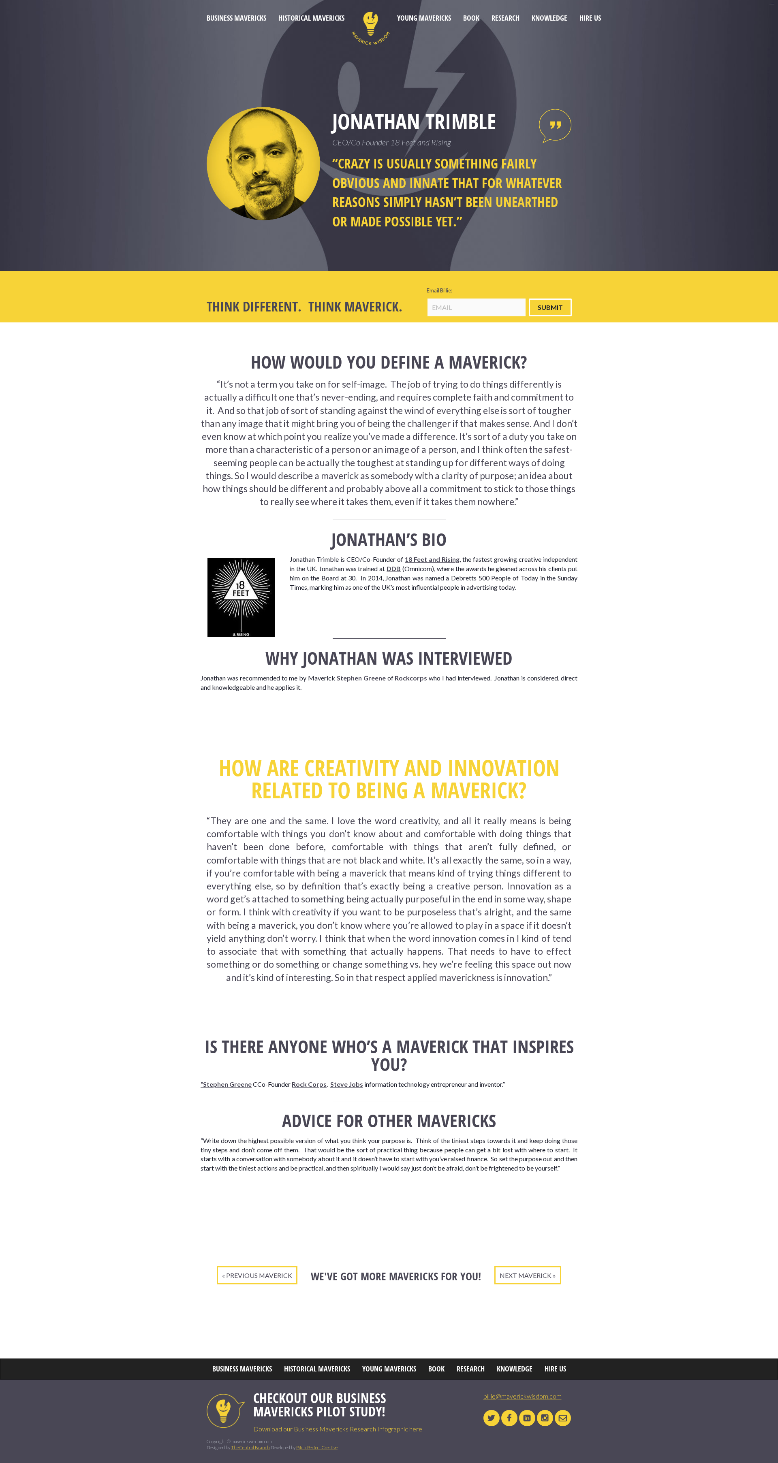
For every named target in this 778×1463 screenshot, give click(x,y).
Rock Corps (309, 1084)
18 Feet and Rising (432, 559)
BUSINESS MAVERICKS (236, 18)
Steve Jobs (346, 1084)
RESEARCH (505, 18)
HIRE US (590, 18)
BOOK (471, 18)
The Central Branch (250, 1447)
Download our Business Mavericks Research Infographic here (337, 1429)
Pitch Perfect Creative (317, 1447)
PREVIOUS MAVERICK (259, 1275)
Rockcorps (411, 678)
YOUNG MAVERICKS (424, 18)
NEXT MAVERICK (525, 1275)
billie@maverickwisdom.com (522, 1396)
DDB (394, 568)
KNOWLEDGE (549, 18)
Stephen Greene (361, 678)
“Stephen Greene (226, 1084)
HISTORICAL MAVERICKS (311, 18)
